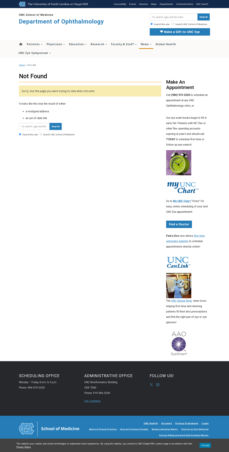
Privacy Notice (23, 447)
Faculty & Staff (123, 44)
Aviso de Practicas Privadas (134, 429)
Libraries (143, 4)
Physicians (55, 44)
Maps (154, 4)
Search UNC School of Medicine (191, 24)
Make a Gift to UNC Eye (181, 32)
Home (20, 44)
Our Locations (92, 401)
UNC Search (202, 4)
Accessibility (120, 4)
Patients (34, 44)
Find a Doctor (179, 224)
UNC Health (151, 423)
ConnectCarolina (184, 4)
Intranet (166, 423)
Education (77, 44)
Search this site (161, 24)
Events (132, 4)
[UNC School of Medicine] (49, 428)
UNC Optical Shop (182, 300)
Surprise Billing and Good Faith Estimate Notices (184, 435)
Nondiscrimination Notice (165, 429)
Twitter (151, 384)
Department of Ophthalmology (61, 21)
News (145, 44)
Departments (166, 4)
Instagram (157, 384)
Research (98, 44)
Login (205, 423)
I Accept (205, 445)
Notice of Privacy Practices (103, 429)
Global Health (166, 44)
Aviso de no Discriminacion (195, 429)
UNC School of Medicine (36, 14)
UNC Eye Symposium (34, 53)
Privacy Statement (186, 423)
